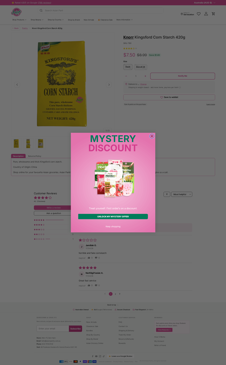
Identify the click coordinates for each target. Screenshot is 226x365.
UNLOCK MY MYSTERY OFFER (113, 216)
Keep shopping (113, 226)
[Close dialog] (152, 136)
